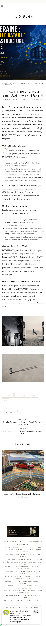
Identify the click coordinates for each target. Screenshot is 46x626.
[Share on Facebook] (25, 412)
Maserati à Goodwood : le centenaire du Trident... (23, 494)
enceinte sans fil (22, 395)
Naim (5, 401)
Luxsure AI (23, 542)
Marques (37, 608)
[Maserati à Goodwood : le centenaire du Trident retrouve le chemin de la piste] (23, 470)
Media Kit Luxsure (10, 542)
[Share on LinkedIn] (31, 412)
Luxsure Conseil (23, 544)
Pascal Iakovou (11, 99)
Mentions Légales (35, 542)
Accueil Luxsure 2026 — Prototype (19, 608)
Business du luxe (34, 605)
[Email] (30, 22)
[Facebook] (15, 22)
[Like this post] (22, 412)
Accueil (5, 83)
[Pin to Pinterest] (29, 412)
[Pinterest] (24, 22)
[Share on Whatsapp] (33, 412)
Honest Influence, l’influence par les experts (23, 547)
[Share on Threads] (35, 412)
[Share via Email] (40, 412)
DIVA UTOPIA (8, 395)
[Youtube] (27, 22)
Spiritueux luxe (20, 605)
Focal (34, 395)
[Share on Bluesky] (37, 412)
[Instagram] (21, 22)
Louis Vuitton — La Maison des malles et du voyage (23, 559)
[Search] (44, 6)
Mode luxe (9, 605)
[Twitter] (18, 22)
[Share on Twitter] (27, 412)
